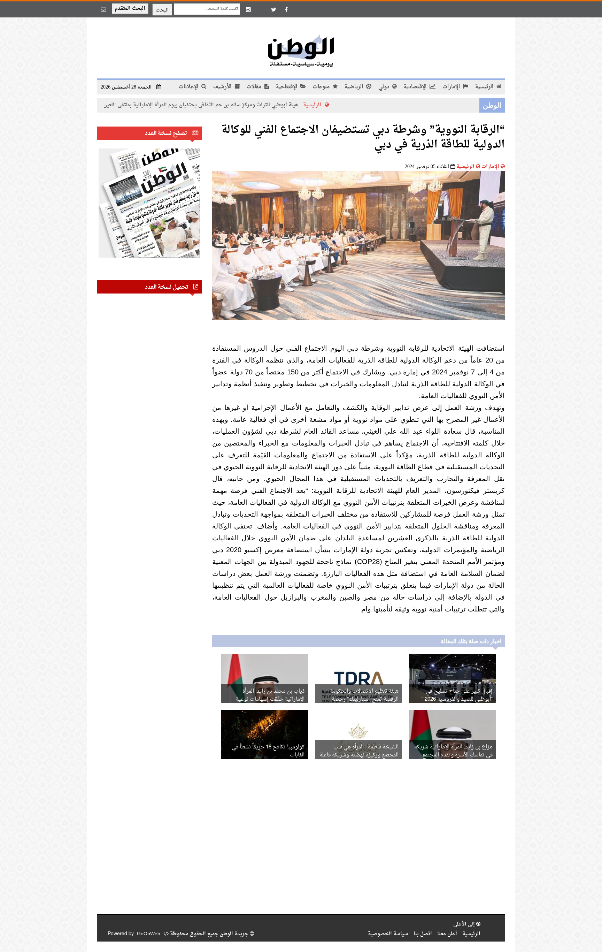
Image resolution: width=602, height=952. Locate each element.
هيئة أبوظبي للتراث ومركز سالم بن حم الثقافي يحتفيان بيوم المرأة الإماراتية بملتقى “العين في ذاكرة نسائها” (218, 105)
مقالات (255, 87)
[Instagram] (248, 9)
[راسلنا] (103, 9)
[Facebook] (286, 9)
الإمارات (451, 87)
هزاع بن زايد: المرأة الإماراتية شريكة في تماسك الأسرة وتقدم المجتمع (453, 751)
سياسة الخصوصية (388, 934)
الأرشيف (223, 87)
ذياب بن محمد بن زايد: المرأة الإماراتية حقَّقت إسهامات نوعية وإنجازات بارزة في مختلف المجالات (265, 699)
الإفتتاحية (287, 87)
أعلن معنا (447, 934)
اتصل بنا (423, 934)
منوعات (322, 87)
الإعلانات (189, 87)
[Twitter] (273, 9)
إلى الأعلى (464, 924)
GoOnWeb (148, 934)
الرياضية (354, 87)
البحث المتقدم (130, 8)
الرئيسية (485, 87)
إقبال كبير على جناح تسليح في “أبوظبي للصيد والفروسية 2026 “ (457, 695)
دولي (384, 87)
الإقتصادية (416, 87)
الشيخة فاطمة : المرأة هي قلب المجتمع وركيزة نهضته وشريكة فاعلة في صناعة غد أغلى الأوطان (359, 755)
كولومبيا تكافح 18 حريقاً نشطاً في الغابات (268, 751)
